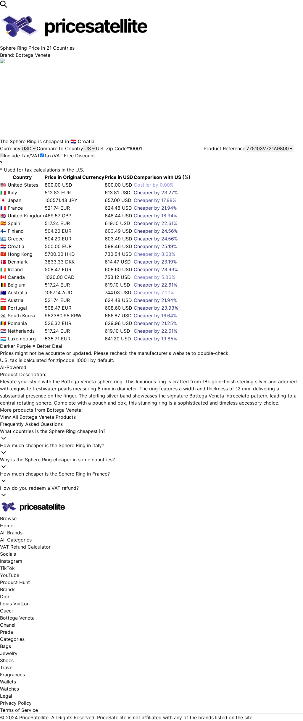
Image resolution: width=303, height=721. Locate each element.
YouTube (9, 575)
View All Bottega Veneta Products (38, 417)
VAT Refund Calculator (25, 547)
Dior (4, 596)
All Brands (11, 533)
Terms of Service (19, 710)
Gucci (6, 611)
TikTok (7, 568)
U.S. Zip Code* (112, 148)
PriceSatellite (34, 717)
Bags (5, 646)
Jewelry (8, 653)
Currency (10, 148)
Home (6, 525)
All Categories (16, 540)
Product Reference (224, 148)
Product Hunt (15, 582)
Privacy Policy (16, 703)
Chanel (7, 625)
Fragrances (12, 675)
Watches (9, 689)
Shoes (7, 660)
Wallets (8, 682)
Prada (6, 632)
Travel (7, 667)
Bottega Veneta (17, 618)
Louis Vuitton (15, 604)
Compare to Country (60, 148)
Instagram (11, 561)
